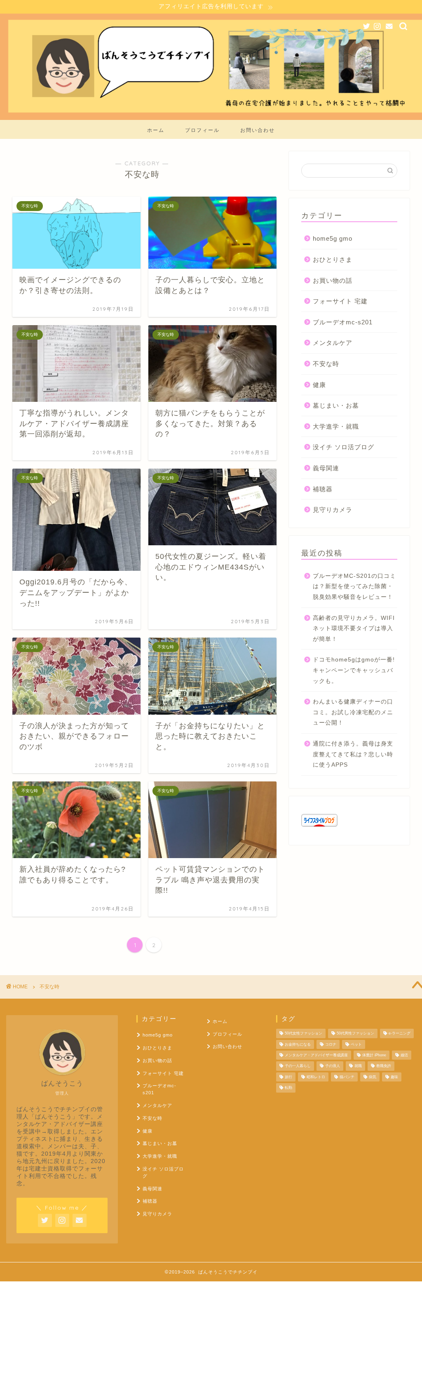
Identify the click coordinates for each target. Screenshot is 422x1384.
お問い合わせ (257, 130)
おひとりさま (332, 259)
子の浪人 (332, 1066)
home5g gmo (332, 238)
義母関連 (326, 467)
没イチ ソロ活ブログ (343, 446)
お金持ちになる (298, 1044)
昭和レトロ (316, 1077)
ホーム (155, 130)
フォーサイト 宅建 (340, 301)
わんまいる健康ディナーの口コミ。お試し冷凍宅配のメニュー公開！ (353, 712)
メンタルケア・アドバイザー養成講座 (316, 1055)
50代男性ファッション (355, 1034)
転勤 (288, 1088)
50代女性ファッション (303, 1034)
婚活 (404, 1055)
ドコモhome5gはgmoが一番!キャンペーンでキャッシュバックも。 (354, 670)
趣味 (394, 1077)
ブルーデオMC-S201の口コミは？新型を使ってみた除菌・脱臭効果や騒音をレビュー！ (354, 586)
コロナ (330, 1044)
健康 (319, 384)
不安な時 (326, 363)
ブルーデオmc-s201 (343, 322)
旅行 (288, 1077)
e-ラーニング (399, 1034)
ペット (356, 1044)
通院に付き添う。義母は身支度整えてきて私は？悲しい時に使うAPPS (353, 754)
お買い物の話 (332, 280)
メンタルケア (332, 342)
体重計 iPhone (374, 1055)
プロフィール (202, 130)
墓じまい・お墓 (336, 405)
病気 (372, 1077)
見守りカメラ (332, 509)
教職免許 (383, 1066)
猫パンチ (347, 1077)
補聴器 (323, 489)
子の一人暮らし (298, 1066)
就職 (358, 1066)
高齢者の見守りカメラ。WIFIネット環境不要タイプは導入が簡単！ (354, 628)
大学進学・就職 (336, 426)
